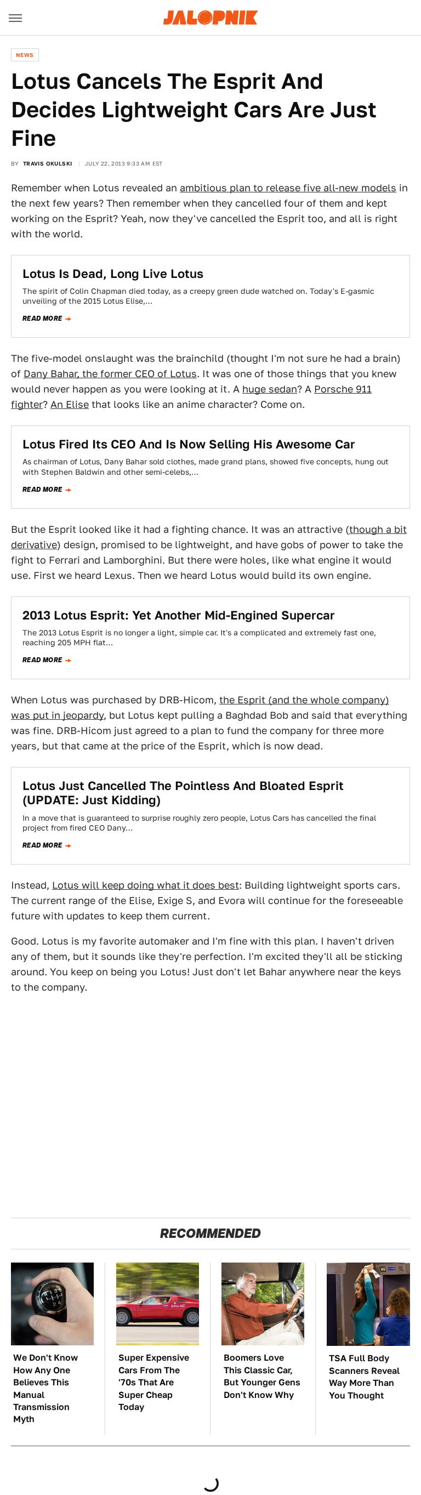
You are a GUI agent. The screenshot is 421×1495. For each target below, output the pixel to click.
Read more (42, 318)
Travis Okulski (47, 163)
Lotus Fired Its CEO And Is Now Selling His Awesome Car (188, 444)
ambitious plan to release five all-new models (288, 188)
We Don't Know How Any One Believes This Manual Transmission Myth (45, 1388)
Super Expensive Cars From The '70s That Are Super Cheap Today (153, 1382)
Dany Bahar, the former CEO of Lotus (110, 373)
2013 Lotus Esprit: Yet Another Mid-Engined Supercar (178, 615)
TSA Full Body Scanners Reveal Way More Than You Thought (364, 1376)
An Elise (69, 404)
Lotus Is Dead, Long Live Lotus (112, 273)
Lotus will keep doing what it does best (145, 885)
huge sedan (269, 389)
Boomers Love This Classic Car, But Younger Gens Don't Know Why (262, 1376)
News (25, 55)
